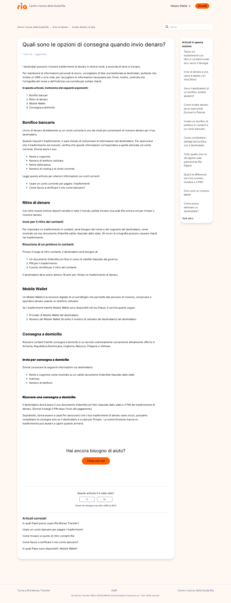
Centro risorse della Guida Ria (33, 27)
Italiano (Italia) (179, 5)
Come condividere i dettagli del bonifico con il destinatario (195, 141)
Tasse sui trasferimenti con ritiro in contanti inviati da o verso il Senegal (196, 57)
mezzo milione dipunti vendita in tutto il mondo (62, 210)
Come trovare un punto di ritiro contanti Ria (48, 536)
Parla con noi (96, 461)
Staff (114, 590)
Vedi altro (187, 218)
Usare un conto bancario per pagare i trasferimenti (52, 529)
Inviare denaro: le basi (83, 27)
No (104, 499)
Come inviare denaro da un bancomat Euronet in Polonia (196, 108)
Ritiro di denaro (38, 99)
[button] (204, 6)
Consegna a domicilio (42, 107)
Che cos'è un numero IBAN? (196, 192)
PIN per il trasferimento (43, 263)
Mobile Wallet (37, 103)
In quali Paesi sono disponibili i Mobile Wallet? (49, 548)
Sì (87, 499)
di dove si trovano (129, 66)
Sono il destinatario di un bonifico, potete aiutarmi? (196, 92)
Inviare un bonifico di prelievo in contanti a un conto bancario (196, 125)
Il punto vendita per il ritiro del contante (52, 267)
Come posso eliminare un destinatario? (191, 207)
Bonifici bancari (38, 95)
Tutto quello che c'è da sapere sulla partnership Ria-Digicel (195, 160)
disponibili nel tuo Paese (91, 307)
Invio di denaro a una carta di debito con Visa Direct (196, 75)
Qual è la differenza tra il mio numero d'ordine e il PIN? (195, 178)
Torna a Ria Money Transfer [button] (33, 590)
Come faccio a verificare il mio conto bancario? (50, 542)
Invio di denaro (60, 27)
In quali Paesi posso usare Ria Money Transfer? (50, 523)
